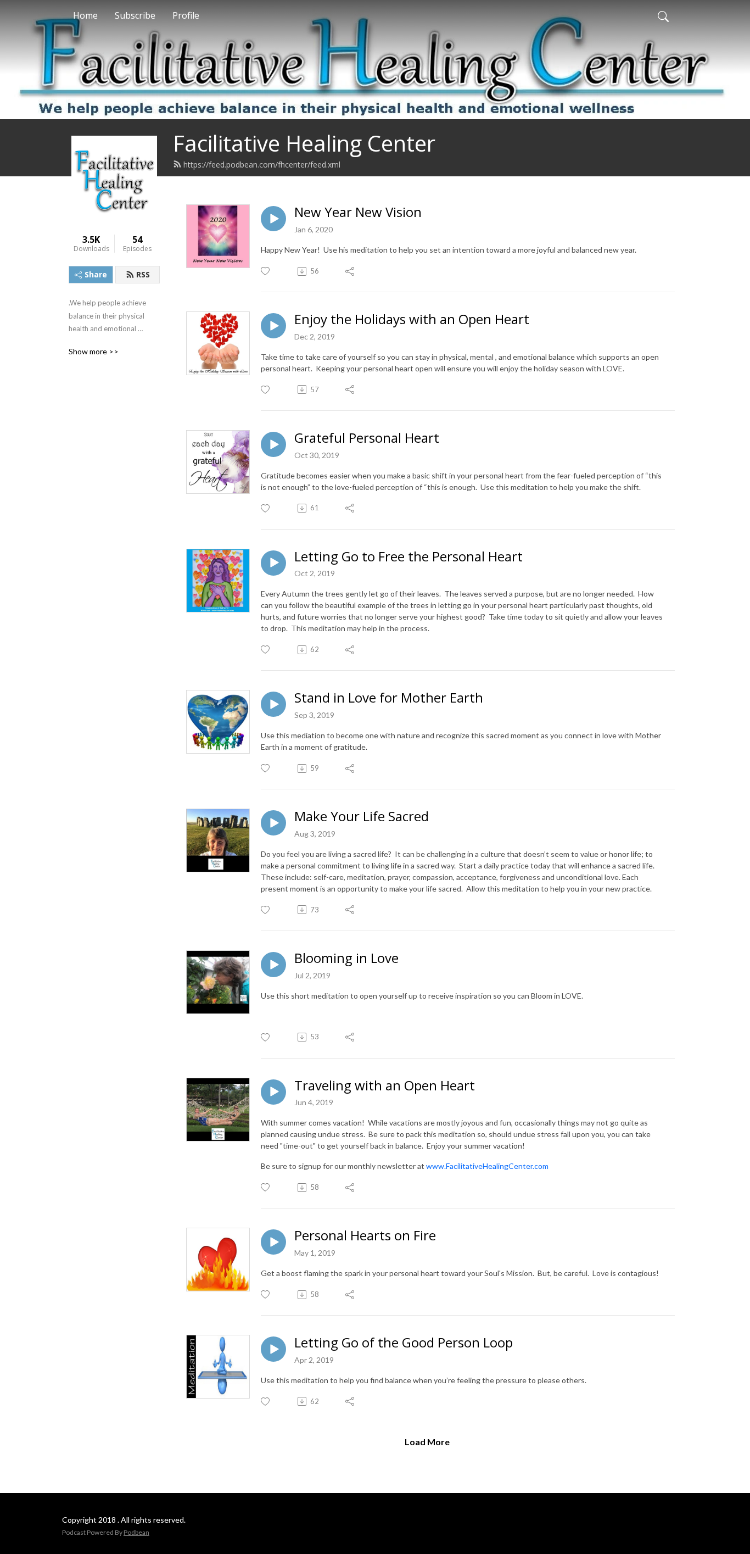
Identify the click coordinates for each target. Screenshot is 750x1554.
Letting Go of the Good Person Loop (403, 1343)
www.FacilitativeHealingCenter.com (487, 1166)
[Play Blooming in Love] (273, 964)
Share (96, 274)
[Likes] (266, 271)
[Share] (350, 271)
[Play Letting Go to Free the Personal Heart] (273, 563)
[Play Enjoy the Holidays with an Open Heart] (273, 325)
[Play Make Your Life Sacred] (273, 823)
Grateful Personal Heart (366, 438)
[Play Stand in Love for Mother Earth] (273, 704)
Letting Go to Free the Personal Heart (408, 557)
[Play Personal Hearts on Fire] (273, 1242)
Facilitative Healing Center (304, 143)
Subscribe (135, 15)
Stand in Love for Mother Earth (388, 698)
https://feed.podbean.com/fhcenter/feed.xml (261, 164)
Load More (427, 1441)
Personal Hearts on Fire (365, 1236)
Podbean (136, 1532)
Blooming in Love (346, 958)
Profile (185, 15)
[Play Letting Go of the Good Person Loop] (273, 1349)
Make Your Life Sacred (361, 817)
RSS (143, 274)
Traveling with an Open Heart (384, 1086)
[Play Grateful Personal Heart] (273, 444)
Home (85, 15)
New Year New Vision (358, 212)
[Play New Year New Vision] (273, 218)
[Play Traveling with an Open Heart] (273, 1092)
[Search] (663, 15)
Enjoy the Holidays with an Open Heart (411, 319)
